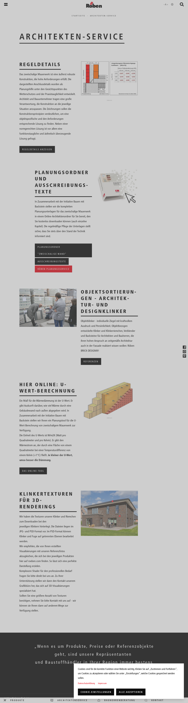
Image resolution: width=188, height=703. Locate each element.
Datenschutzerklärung (86, 683)
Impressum (102, 683)
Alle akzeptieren (131, 692)
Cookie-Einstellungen (96, 692)
